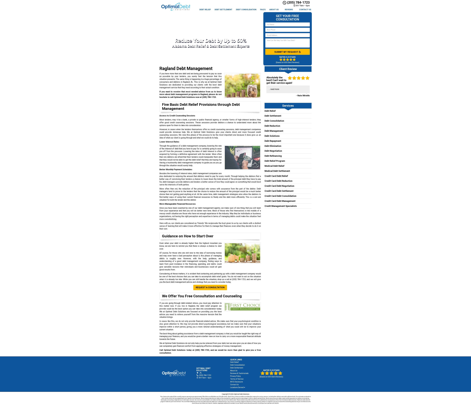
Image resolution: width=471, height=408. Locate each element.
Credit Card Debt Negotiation (279, 186)
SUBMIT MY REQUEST (286, 52)
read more (274, 89)
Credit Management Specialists (281, 206)
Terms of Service (236, 379)
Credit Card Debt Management (280, 201)
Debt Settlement (223, 9)
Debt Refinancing (273, 156)
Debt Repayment (273, 141)
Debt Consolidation (246, 9)
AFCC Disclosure (236, 382)
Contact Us (305, 9)
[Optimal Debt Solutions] (173, 373)
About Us (274, 9)
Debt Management (274, 131)
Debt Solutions (272, 136)
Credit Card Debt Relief (276, 176)
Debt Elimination (273, 146)
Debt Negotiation (273, 151)
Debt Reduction (272, 126)
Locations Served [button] (237, 387)
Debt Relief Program (275, 161)
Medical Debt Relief (274, 166)
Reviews (289, 9)
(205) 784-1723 (298, 2)
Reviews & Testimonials (239, 373)
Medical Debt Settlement (277, 171)
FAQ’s (263, 9)
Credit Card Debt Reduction (278, 181)
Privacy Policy (235, 376)
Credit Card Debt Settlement (279, 191)
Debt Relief (205, 9)
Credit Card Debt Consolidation (280, 196)
